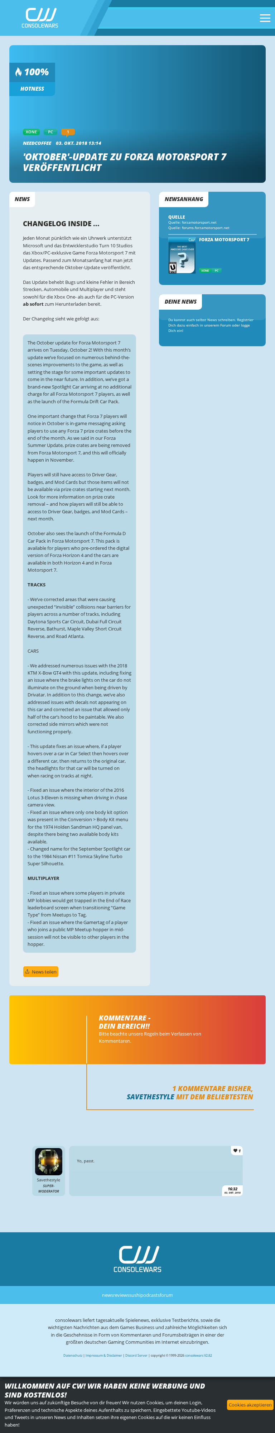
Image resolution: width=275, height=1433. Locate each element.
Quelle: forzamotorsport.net (192, 222)
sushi (134, 1295)
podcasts (150, 1295)
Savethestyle (150, 1096)
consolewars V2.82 (198, 1355)
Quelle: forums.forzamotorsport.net (199, 227)
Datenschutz (72, 1355)
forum (166, 1295)
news (107, 1295)
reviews (121, 1295)
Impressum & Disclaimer (104, 1355)
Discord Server (136, 1355)
